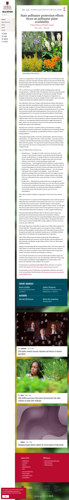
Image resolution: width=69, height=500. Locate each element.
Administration (26, 467)
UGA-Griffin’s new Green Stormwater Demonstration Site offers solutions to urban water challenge (39, 399)
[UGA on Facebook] (43, 496)
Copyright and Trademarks (47, 489)
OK (5, 496)
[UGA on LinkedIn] (52, 496)
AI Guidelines (26, 477)
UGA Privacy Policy (48, 491)
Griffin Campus (48, 465)
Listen (6, 41)
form (20, 493)
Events (3, 27)
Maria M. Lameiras (49, 25)
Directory (37, 488)
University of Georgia (26, 488)
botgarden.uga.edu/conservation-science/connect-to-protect (42, 267)
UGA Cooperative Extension (51, 461)
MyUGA (36, 490)
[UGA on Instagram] (48, 496)
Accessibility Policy (27, 475)
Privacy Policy (26, 473)
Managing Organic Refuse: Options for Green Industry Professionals (40, 444)
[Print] (64, 10)
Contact (3, 30)
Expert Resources (6, 22)
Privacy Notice (9, 491)
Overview (24, 463)
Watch (6, 39)
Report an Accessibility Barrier (56, 487)
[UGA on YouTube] (50, 496)
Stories (3, 19)
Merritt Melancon (36, 25)
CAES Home (25, 461)
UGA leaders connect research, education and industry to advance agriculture (40, 352)
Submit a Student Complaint (57, 490)
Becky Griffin (24, 287)
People (3, 24)
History (24, 465)
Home (23, 9)
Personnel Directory (27, 471)
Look (5, 36)
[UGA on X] (45, 496)
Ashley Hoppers (49, 287)
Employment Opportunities (47, 486)
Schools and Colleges (37, 486)
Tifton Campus (48, 463)
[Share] (64, 8)
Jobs (23, 469)
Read (5, 33)
